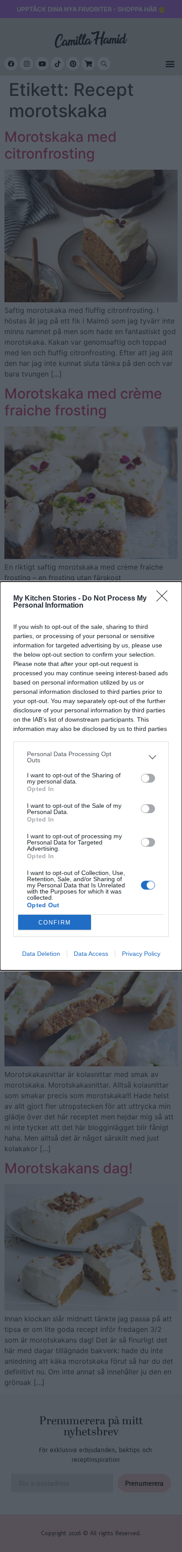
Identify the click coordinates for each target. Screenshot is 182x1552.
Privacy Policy (141, 953)
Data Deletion (41, 953)
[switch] (148, 778)
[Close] (164, 598)
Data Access (91, 953)
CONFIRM (54, 922)
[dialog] (91, 776)
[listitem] (91, 757)
